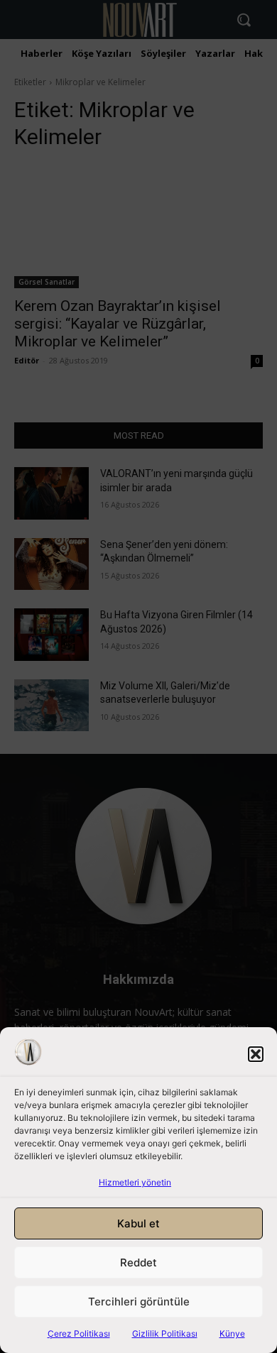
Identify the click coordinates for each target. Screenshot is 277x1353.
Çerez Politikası (79, 1333)
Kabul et (138, 1223)
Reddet (138, 1262)
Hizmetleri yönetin (135, 1182)
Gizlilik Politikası (164, 1333)
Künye (232, 1333)
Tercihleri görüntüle (139, 1301)
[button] (256, 1054)
